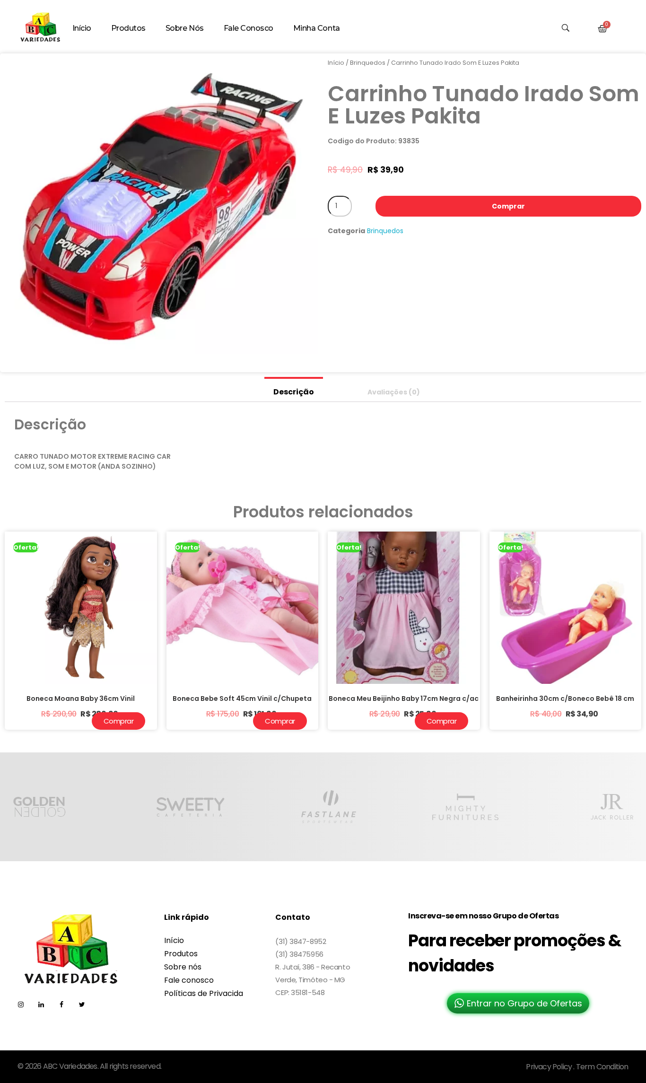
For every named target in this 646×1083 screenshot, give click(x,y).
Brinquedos (367, 62)
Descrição (293, 391)
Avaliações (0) (393, 392)
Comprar (508, 206)
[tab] (293, 389)
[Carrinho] (602, 28)
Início (336, 62)
